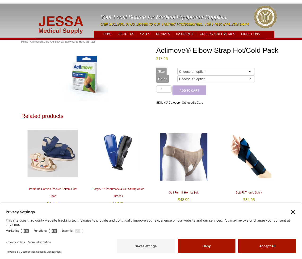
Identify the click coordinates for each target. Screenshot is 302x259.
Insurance (185, 34)
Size (161, 71)
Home (108, 34)
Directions (250, 34)
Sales (145, 34)
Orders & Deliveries (217, 34)
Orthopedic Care (39, 41)
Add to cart (189, 90)
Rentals (163, 34)
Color (162, 79)
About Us (126, 34)
